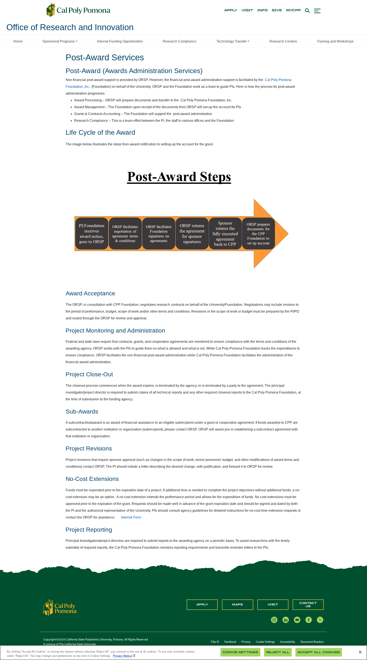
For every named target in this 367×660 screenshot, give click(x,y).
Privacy (246, 641)
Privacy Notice (122, 655)
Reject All (277, 652)
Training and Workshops (335, 41)
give (277, 10)
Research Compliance (179, 41)
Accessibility (287, 641)
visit (247, 10)
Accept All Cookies (319, 652)
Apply (202, 604)
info (262, 10)
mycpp (293, 10)
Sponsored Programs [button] (58, 41)
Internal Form (131, 517)
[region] (183, 652)
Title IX (215, 641)
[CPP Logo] (59, 607)
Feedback (230, 641)
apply (230, 10)
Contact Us (308, 605)
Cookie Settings (265, 641)
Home (18, 41)
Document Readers (312, 641)
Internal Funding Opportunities (120, 41)
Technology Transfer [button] (231, 41)
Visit (273, 604)
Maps (237, 604)
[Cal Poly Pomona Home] (78, 10)
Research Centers (283, 41)
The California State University (77, 644)
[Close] (360, 652)
